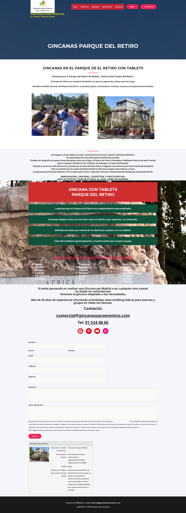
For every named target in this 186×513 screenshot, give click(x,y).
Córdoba (39, 272)
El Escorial (128, 275)
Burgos (83, 275)
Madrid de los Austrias (135, 264)
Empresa (31, 377)
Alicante (83, 272)
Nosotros (85, 7)
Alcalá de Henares (132, 272)
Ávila (81, 278)
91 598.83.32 (79, 503)
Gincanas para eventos (47, 14)
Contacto (119, 7)
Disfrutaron (107, 7)
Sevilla (38, 264)
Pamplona (40, 278)
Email (31, 356)
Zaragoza (84, 267)
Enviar (35, 436)
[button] (132, 6)
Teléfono (32, 366)
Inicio (75, 7)
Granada (39, 267)
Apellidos (71, 351)
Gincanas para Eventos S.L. (121, 421)
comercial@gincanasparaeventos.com (93, 315)
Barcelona (84, 264)
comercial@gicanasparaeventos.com (105, 503)
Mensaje (32, 387)
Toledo (126, 267)
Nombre (32, 342)
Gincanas (95, 7)
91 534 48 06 (148, 7)
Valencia (83, 269)
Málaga (39, 269)
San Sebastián (42, 275)
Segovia (127, 269)
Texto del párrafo (35, 405)
